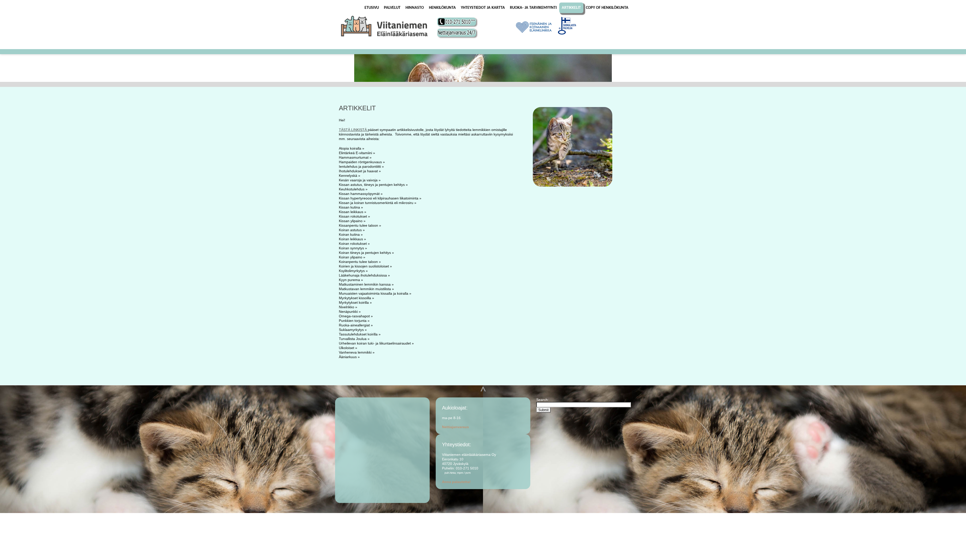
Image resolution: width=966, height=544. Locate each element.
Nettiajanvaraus (455, 427)
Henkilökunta (442, 8)
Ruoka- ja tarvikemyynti (533, 8)
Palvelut (392, 8)
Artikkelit (571, 8)
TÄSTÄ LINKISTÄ (353, 130)
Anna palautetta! (456, 482)
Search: (543, 400)
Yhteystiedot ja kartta (483, 8)
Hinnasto (415, 8)
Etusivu (372, 8)
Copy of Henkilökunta (607, 8)
